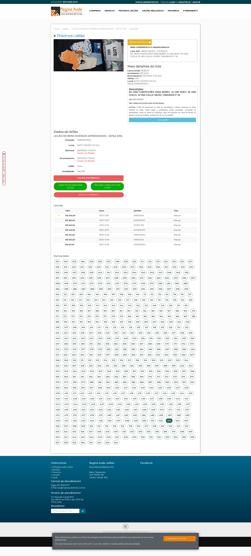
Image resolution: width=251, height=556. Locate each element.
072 (91, 283)
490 (58, 420)
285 (150, 349)
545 (100, 437)
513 (114, 426)
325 (57, 366)
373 (175, 377)
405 (160, 388)
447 (102, 404)
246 (109, 338)
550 (143, 437)
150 (170, 305)
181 (137, 316)
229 (107, 333)
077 (134, 283)
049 (178, 272)
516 (138, 426)
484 (144, 415)
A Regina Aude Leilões (62, 467)
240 (58, 338)
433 (117, 399)
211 (99, 327)
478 (92, 415)
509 (83, 426)
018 (57, 267)
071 (83, 283)
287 (167, 349)
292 (65, 355)
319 (145, 360)
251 (151, 338)
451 (136, 404)
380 (91, 382)
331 (107, 366)
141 (97, 305)
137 (65, 305)
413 (90, 393)
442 (58, 404)
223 (57, 333)
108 (121, 294)
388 (159, 382)
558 (66, 442)
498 (127, 420)
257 (57, 344)
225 (74, 333)
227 (91, 333)
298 (116, 355)
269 (158, 344)
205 (188, 322)
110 (137, 294)
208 (74, 327)
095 (152, 289)
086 (75, 289)
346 (92, 371)
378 (74, 382)
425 (190, 393)
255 (184, 338)
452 (145, 404)
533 (140, 431)
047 (160, 272)
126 (119, 300)
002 (66, 261)
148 (154, 305)
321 (161, 360)
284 (142, 349)
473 (187, 410)
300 (133, 355)
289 (184, 349)
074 (109, 283)
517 (146, 426)
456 (179, 404)
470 (162, 410)
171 (57, 316)
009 (126, 261)
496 (109, 420)
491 (66, 420)
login (172, 2)
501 (152, 420)
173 (73, 316)
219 (162, 327)
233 (140, 333)
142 (105, 305)
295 (91, 355)
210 (91, 327)
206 (57, 327)
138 (73, 305)
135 (190, 300)
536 (165, 431)
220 (170, 327)
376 (57, 382)
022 (90, 267)
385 (133, 382)
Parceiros (173, 11)
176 (97, 316)
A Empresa (95, 11)
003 (74, 261)
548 (126, 437)
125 (111, 300)
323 (178, 360)
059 (125, 278)
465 (118, 410)
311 (82, 360)
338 (165, 366)
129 (143, 300)
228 (99, 333)
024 (107, 267)
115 (174, 294)
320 (153, 360)
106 (105, 294)
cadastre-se (184, 2)
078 (143, 283)
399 (108, 388)
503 (169, 420)
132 (166, 300)
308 (57, 360)
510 (91, 426)
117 (189, 294)
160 (113, 311)
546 (109, 437)
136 (57, 305)
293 (74, 355)
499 (136, 420)
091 (117, 289)
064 (167, 278)
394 (66, 388)
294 (82, 355)
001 (57, 261)
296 (99, 355)
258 (66, 344)
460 (75, 410)
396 (83, 388)
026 (124, 267)
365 (108, 377)
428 (75, 399)
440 (178, 399)
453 (153, 404)
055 (91, 278)
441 (186, 399)
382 (108, 382)
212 (106, 327)
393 (57, 388)
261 (91, 344)
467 (135, 410)
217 (146, 327)
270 (167, 344)
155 (73, 311)
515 (130, 426)
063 (158, 278)
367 (125, 377)
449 (120, 404)
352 (142, 371)
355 (167, 371)
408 (186, 388)
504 (178, 420)
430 (92, 399)
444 (75, 404)
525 (74, 431)
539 (190, 431)
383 (116, 382)
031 (166, 267)
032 (174, 267)
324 (186, 360)
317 (129, 360)
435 (134, 399)
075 (117, 283)
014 (166, 261)
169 (185, 311)
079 (152, 283)
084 (58, 289)
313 (97, 360)
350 (126, 371)
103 (81, 294)
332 (115, 366)
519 (162, 426)
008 (117, 261)
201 (154, 322)
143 (113, 305)
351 (134, 371)
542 (74, 437)
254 (176, 338)
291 (57, 355)
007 (109, 261)
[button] (59, 55)
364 (99, 377)
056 (99, 278)
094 (143, 289)
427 (66, 399)
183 (153, 316)
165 (153, 311)
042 (117, 272)
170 (193, 311)
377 (66, 382)
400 (117, 388)
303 (158, 355)
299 (125, 355)
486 (161, 415)
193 (89, 322)
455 (171, 404)
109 (129, 294)
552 (159, 437)
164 (145, 311)
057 (108, 278)
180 (129, 316)
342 (57, 371)
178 (113, 316)
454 (162, 404)
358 (192, 371)
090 (109, 289)
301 (141, 355)
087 (83, 289)
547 (117, 437)
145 (130, 305)
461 (83, 410)
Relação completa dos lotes (107, 186)
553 (167, 437)
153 (57, 311)
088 (92, 289)
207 (66, 327)
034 (191, 267)
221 (178, 327)
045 (143, 272)
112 (152, 294)
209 (83, 327)
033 (183, 267)
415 (106, 393)
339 (174, 366)
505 (186, 420)
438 (160, 399)
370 (150, 377)
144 (121, 305)
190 (65, 322)
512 (106, 426)
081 (168, 283)
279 (100, 349)
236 (165, 333)
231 (124, 333)
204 (179, 322)
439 (169, 399)
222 (186, 327)
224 (66, 333)
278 (91, 349)
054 (82, 278)
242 (74, 338)
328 (82, 366)
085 (66, 289)
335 (140, 366)
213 (114, 327)
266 (133, 344)
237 (174, 333)
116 (182, 294)
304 (167, 355)
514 (122, 426)
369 (142, 377)
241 (66, 338)
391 (184, 382)
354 (159, 371)
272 (183, 344)
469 (153, 410)
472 (178, 410)
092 (126, 289)
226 (82, 333)
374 (183, 377)
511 (99, 426)
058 (116, 278)
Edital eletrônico (89, 195)
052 (65, 278)
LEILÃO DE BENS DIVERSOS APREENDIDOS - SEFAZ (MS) (99, 29)
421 (156, 393)
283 (133, 349)
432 (109, 399)
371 (158, 377)
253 (167, 338)
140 (89, 305)
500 (144, 420)
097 (169, 289)
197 (121, 322)
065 (176, 278)
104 (89, 294)
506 (57, 426)
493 (83, 420)
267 (141, 344)
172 (65, 316)
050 (187, 272)
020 (74, 267)
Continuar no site (176, 538)
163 (136, 311)
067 (193, 278)
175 (89, 316)
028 (141, 267)
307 (192, 355)
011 (142, 261)
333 (123, 366)
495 (101, 420)
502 (161, 420)
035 (57, 272)
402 (134, 388)
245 (100, 338)
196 (113, 322)
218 (154, 327)
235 (157, 333)
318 (137, 360)
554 (176, 437)
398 (100, 388)
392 (192, 382)
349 (118, 371)
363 (91, 377)
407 (178, 388)
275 (66, 349)
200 (146, 322)
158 (97, 311)
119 (64, 300)
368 (133, 377)
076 (126, 283)
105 (97, 294)
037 (74, 272)
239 (190, 333)
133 (174, 300)
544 (91, 437)
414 (98, 393)
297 (108, 355)
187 (185, 316)
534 (149, 431)
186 (177, 316)
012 (150, 261)
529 (107, 431)
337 (157, 366)
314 (105, 360)
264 (116, 344)
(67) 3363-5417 (63, 485)
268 (150, 344)
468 (144, 410)
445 (84, 404)
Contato (56, 475)
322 (169, 360)
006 (100, 261)
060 (133, 278)
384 (125, 382)
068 (58, 283)
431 (100, 399)
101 (65, 294)
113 (159, 294)
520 (170, 426)
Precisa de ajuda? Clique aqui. (4, 169)
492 (75, 420)
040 (100, 272)
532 (132, 431)
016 (182, 261)
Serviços (110, 11)
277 (83, 349)
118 (57, 300)
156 (81, 311)
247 (117, 338)
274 (57, 349)
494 (92, 420)
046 (152, 272)
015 (174, 261)
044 (134, 272)
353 (150, 371)
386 (142, 382)
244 (91, 338)
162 (128, 311)
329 (91, 366)
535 (157, 431)
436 (143, 399)
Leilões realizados (153, 11)
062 (150, 278)
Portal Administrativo (147, 2)
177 (105, 316)
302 (150, 355)
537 (174, 431)
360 (66, 377)
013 (157, 261)
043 (126, 272)
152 (186, 305)
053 (74, 278)
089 (101, 289)
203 (171, 322)
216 (138, 327)
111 (145, 294)
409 (58, 393)
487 (170, 415)
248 (126, 338)
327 (74, 366)
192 (81, 322)
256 (192, 338)
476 (75, 415)
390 (176, 382)
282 (125, 349)
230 (116, 333)
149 (162, 305)
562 (99, 442)
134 (182, 300)
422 (165, 393)
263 (107, 344)
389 (167, 382)
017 (190, 261)
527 (91, 431)
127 (127, 300)
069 (66, 283)
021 (82, 267)
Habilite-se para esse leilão (70, 186)
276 (74, 349)
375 (192, 377)
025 (115, 267)
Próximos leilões (128, 11)
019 (65, 267)
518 (154, 426)
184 (161, 316)
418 (131, 393)
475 (66, 415)
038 (83, 272)
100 (57, 294)
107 (113, 294)
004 (83, 261)
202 (162, 322)
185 (169, 316)
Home (56, 29)
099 (186, 289)
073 (100, 283)
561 (91, 442)
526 (82, 431)
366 (116, 377)
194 (97, 322)
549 (134, 437)
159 (105, 311)
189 (57, 322)
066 (184, 278)
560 (83, 442)
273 (191, 344)
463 (100, 410)
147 (146, 305)
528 (99, 431)
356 (175, 371)
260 (83, 344)
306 (183, 355)
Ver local (162, 120)
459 (66, 410)
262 (99, 344)
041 (108, 272)
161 (120, 311)
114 (167, 294)
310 (74, 360)
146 (138, 305)
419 (139, 393)
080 (160, 283)
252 (159, 338)
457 (188, 404)
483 (135, 415)
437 (152, 399)
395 (74, 388)
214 (122, 327)
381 (99, 382)
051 (57, 278)
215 (130, 327)
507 (66, 426)
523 (57, 431)
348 (109, 371)
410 (66, 393)
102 (73, 294)
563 (107, 442)
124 (103, 300)
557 (57, 442)
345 (83, 371)
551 (151, 437)
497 (118, 420)
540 (58, 437)
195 (105, 322)
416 (115, 393)
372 (166, 377)
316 (121, 360)
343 (66, 371)
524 (66, 431)
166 (161, 311)
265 (124, 344)
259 (74, 344)
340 (182, 366)
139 (81, 305)
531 (124, 431)
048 (169, 272)
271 (175, 344)
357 (184, 371)
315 (113, 360)
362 (82, 377)
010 (134, 261)
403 (143, 388)
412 (82, 393)
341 (190, 366)
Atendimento (190, 11)
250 (143, 338)
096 (160, 289)
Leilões (65, 29)
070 (75, 283)
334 (132, 366)
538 (182, 431)
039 (91, 272)
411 (74, 393)
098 (178, 289)
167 (169, 311)
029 (149, 267)
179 (121, 316)
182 (145, 316)
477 (83, 415)
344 (75, 371)
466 (127, 410)
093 (134, 289)
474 (58, 415)
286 (159, 349)
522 (186, 426)
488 (179, 415)
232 (132, 333)
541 (66, 437)
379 (83, 382)
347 (100, 371)
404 (151, 388)
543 (83, 437)
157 (89, 311)
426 (58, 399)
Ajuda (195, 2)
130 (151, 300)
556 (192, 437)
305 (175, 355)
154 (65, 311)
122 (87, 300)
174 (81, 316)
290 (193, 349)
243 (83, 338)
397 (91, 388)
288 (176, 349)
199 (137, 322)
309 (66, 360)
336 (148, 366)
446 (93, 404)
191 (73, 322)
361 (74, 377)
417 (123, 393)
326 (66, 366)
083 (185, 283)
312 (89, 360)
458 (58, 410)
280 (108, 349)
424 (182, 393)
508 (74, 426)
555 (184, 437)
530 (116, 431)
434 (126, 399)
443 (66, 404)
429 (83, 399)
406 (169, 388)
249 (134, 338)
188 (193, 316)
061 (141, 278)
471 (170, 410)
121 (80, 300)
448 (111, 404)
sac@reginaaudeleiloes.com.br (71, 488)
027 (132, 267)
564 (116, 442)
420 (148, 393)
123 (95, 300)
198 (129, 322)
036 (66, 272)
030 (158, 267)
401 (125, 388)
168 (177, 311)
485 (152, 415)
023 (98, 267)
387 (150, 382)
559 (74, 442)
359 (57, 377)
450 (128, 404)
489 (187, 415)
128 (135, 300)
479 (101, 415)
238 (182, 333)
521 (178, 426)
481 (118, 415)
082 (177, 283)
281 (116, 349)
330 (99, 366)
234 (149, 333)
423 (173, 393)
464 (109, 410)
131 (159, 300)
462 (92, 410)
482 (126, 415)
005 (91, 261)
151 (178, 305)
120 (72, 300)
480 (109, 415)
